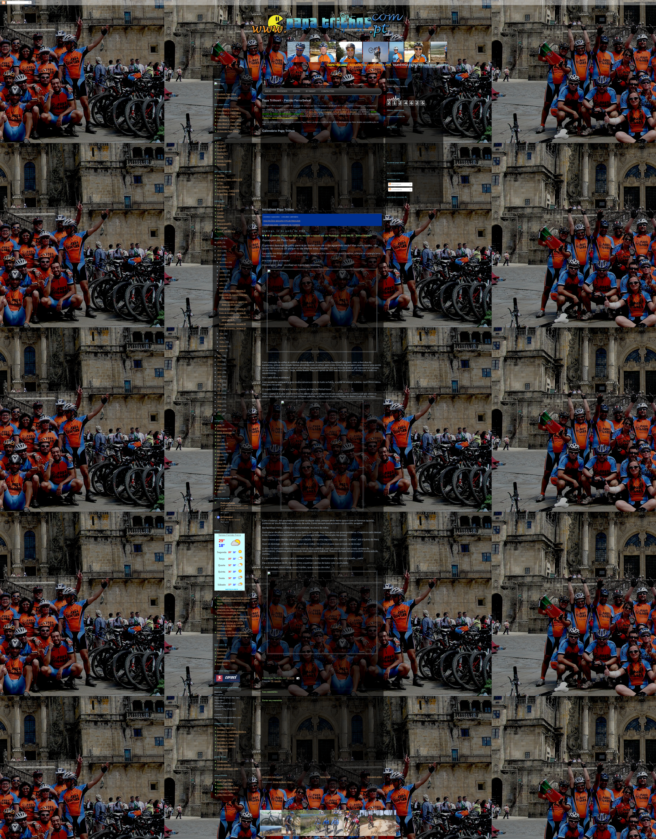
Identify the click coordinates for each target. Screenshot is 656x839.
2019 (219, 364)
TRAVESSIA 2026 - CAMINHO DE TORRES (281, 225)
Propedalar (221, 164)
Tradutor (220, 213)
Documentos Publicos (226, 791)
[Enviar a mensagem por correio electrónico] (297, 678)
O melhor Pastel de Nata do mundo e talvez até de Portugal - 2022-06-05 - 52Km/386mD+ (321, 235)
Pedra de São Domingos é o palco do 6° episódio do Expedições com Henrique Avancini (234, 508)
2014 (219, 385)
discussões (222, 451)
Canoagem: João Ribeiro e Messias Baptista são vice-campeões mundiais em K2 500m (232, 635)
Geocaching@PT (224, 224)
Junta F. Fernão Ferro (226, 231)
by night (311, 91)
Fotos (296, 91)
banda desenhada (224, 433)
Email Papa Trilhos (224, 780)
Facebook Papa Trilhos (226, 94)
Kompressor (222, 649)
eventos (220, 455)
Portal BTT (221, 146)
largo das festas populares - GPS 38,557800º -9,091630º (332, 112)
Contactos (327, 91)
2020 (219, 360)
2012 (219, 393)
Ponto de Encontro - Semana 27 (232, 291)
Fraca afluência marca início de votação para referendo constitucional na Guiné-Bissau (233, 600)
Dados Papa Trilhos (225, 784)
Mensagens (396, 184)
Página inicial (325, 777)
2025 (219, 247)
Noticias (220, 216)
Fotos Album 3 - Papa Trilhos (229, 120)
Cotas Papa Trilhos (225, 795)
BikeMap (220, 176)
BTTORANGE (227, 517)
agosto (223, 279)
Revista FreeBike (224, 161)
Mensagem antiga (374, 777)
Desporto (221, 220)
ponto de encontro (224, 477)
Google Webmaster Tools (227, 769)
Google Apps (222, 761)
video (219, 491)
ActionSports (222, 664)
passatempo (222, 469)
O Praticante (222, 228)
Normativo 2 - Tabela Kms (227, 735)
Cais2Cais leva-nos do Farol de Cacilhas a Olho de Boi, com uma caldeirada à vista (230, 626)
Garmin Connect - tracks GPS (229, 179)
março (222, 342)
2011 (219, 397)
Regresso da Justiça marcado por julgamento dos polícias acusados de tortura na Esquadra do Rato (232, 610)
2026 (219, 243)
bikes (219, 436)
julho (222, 283)
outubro (223, 271)
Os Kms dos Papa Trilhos (227, 131)
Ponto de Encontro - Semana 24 (232, 324)
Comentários (396, 189)
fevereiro (223, 346)
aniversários (222, 429)
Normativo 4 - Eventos (226, 743)
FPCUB (220, 157)
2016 (219, 377)
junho (222, 287)
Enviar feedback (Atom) (283, 782)
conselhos (221, 444)
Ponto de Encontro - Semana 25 (232, 313)
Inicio (268, 91)
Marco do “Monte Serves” (230, 520)
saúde (219, 480)
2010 (219, 401)
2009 (219, 406)
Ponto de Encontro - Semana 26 (232, 309)
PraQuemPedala (228, 503)
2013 (219, 389)
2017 (219, 372)
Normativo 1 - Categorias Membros (231, 732)
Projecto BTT (222, 153)
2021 (219, 356)
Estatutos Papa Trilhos (226, 728)
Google (220, 209)
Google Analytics (224, 765)
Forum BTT (222, 150)
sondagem (221, 484)
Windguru (221, 205)
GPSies (220, 183)
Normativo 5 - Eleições (226, 746)
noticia (219, 462)
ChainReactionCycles (226, 660)
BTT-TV (220, 142)
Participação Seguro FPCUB (229, 98)
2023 (219, 255)
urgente (220, 488)
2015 (219, 381)
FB (218, 458)
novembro (224, 267)
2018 (219, 368)
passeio (220, 473)
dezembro (224, 262)
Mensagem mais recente (272, 777)
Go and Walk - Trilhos (226, 194)
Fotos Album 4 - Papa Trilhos (229, 116)
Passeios (282, 91)
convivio (220, 447)
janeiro (223, 350)
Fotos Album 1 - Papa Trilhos (229, 127)
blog (218, 440)
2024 (219, 251)
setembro (224, 275)
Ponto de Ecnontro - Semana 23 (232, 328)
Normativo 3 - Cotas (225, 739)
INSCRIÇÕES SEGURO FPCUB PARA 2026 (281, 221)
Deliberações (222, 750)
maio (222, 334)
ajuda (219, 425)
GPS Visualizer (223, 187)
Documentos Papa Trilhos (227, 787)
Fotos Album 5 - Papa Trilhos (229, 113)
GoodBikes (221, 656)
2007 (219, 414)
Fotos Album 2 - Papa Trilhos (229, 124)
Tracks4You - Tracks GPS (228, 190)
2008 (219, 410)
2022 (219, 259)
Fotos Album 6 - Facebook (228, 109)
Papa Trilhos (222, 466)
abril (221, 338)
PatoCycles (222, 653)
